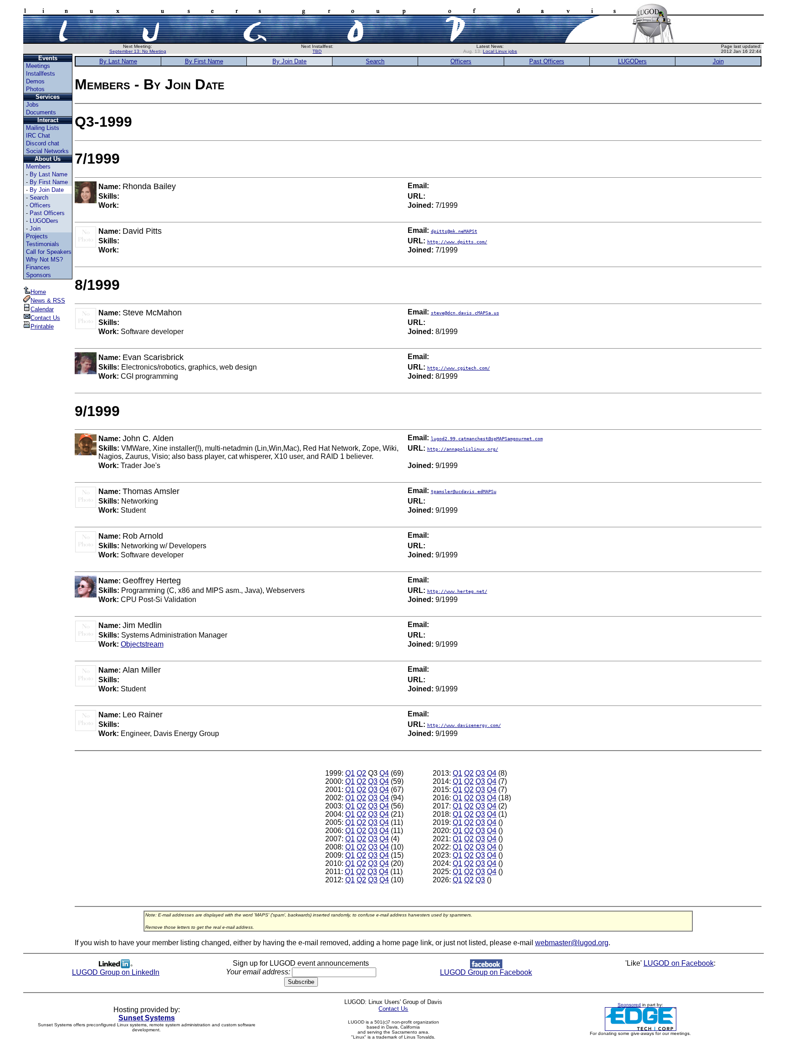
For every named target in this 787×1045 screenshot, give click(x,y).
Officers (40, 205)
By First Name (49, 182)
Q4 (384, 773)
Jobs (32, 104)
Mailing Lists (42, 127)
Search (39, 197)
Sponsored (629, 1004)
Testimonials (42, 244)
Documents (41, 112)
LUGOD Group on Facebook (486, 972)
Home (38, 291)
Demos (35, 81)
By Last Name (48, 174)
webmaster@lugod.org (571, 943)
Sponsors (38, 275)
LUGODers (44, 220)
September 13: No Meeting (137, 51)
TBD (317, 51)
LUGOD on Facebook (679, 963)
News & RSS (48, 300)
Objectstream (142, 644)
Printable (42, 326)
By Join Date (47, 189)
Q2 (361, 773)
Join (35, 228)
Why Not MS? (44, 259)
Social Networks (47, 151)
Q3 (373, 781)
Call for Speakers (49, 251)
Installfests (40, 73)
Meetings (38, 65)
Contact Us (45, 317)
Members (38, 166)
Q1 (350, 773)
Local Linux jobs (500, 51)
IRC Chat (38, 135)
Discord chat (42, 143)
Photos (35, 89)
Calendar (42, 309)
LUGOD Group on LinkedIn (115, 972)
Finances (38, 267)
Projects (37, 236)
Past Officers (47, 213)
